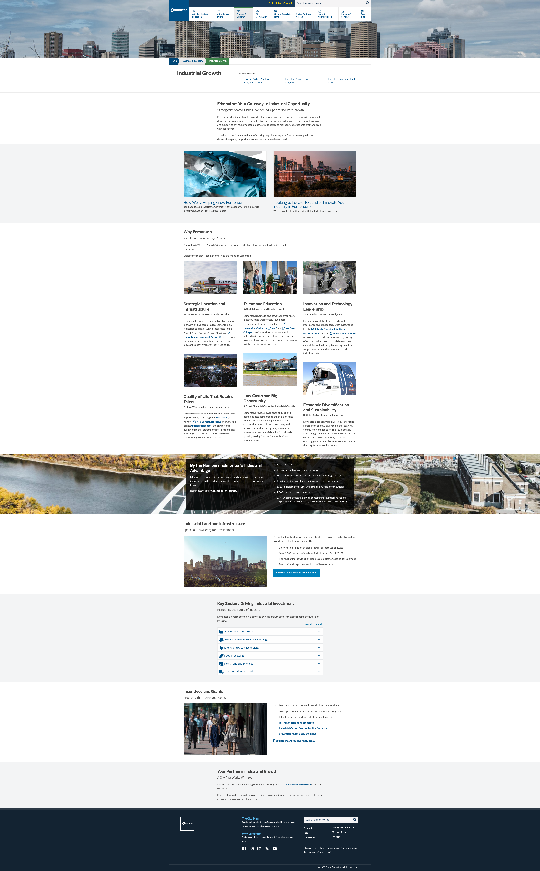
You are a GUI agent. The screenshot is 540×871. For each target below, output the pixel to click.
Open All (308, 624)
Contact (288, 3)
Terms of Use (339, 832)
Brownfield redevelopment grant (297, 734)
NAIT (274, 328)
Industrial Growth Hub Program (297, 81)
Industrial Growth (218, 61)
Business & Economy (241, 15)
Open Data (309, 837)
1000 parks (222, 417)
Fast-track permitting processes (296, 723)
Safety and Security (343, 827)
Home (174, 61)
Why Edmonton (251, 833)
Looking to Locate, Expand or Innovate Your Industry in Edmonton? (309, 204)
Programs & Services (346, 15)
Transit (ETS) (363, 15)
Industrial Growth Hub (298, 784)
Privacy (336, 837)
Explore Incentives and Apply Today (295, 741)
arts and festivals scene (208, 422)
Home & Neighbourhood (325, 15)
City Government (261, 15)
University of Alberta (344, 333)
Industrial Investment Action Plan (343, 81)
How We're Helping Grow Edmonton (213, 202)
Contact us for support (223, 491)
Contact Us (310, 828)
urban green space (201, 426)
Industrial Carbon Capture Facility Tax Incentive (256, 81)
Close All (318, 624)
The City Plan (250, 818)
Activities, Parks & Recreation (200, 15)
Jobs (278, 3)
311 (271, 3)
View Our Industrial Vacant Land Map (296, 572)
